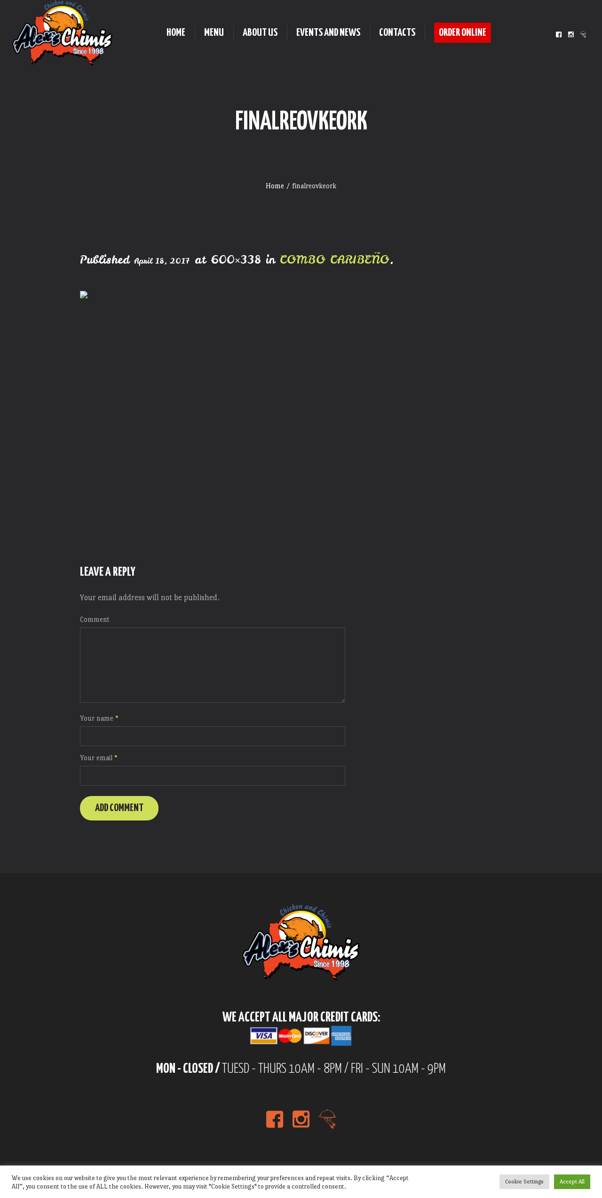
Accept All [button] (572, 1181)
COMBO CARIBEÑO (334, 259)
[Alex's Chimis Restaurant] (301, 942)
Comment (95, 619)
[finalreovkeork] (301, 415)
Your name (99, 718)
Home (275, 186)
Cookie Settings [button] (524, 1181)
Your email (99, 758)
